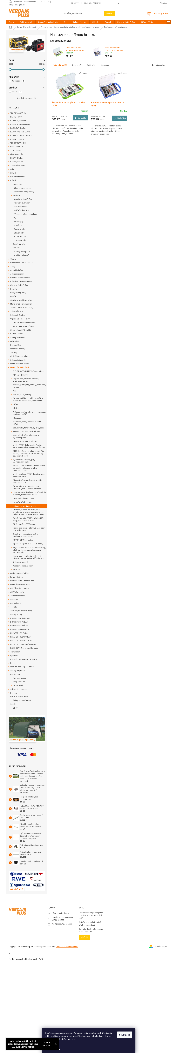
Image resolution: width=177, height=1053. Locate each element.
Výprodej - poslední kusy (23, 326)
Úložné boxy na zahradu (20, 356)
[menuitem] (11, 22)
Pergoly (13, 289)
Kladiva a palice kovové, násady (26, 431)
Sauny (12, 266)
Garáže (13, 296)
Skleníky (13, 173)
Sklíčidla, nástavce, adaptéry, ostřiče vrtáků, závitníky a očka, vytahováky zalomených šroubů (28, 453)
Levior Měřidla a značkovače (22, 580)
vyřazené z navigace (19, 689)
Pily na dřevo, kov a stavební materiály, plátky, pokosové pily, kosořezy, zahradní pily (29, 550)
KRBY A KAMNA (16, 158)
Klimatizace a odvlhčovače (21, 262)
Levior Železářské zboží (20, 584)
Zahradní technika (17, 165)
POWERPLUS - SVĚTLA (19, 625)
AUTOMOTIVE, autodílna (23, 540)
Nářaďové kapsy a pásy (23, 566)
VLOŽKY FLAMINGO (18, 143)
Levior (16, 91)
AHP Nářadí (14, 599)
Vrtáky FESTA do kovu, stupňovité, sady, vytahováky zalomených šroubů (29, 446)
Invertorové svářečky (23, 199)
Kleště (16, 408)
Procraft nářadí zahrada (20, 277)
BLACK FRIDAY (16, 117)
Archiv (84, 937)
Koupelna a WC (19, 681)
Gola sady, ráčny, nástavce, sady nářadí (27, 423)
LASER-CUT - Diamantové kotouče (24, 648)
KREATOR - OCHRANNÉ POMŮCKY (23, 644)
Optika (13, 259)
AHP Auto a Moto (17, 592)
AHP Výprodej (16, 614)
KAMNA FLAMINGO (17, 139)
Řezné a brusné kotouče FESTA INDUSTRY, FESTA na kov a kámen (27, 487)
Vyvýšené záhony (17, 348)
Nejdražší (91, 65)
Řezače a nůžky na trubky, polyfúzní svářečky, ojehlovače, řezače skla (28, 399)
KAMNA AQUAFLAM (18, 120)
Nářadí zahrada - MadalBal (21, 281)
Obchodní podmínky (92, 3)
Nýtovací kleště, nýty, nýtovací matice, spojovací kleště (29, 413)
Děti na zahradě (16, 333)
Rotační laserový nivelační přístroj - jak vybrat (90, 923)
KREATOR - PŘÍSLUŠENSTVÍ (21, 640)
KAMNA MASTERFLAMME (20, 131)
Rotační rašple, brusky (23, 502)
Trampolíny (15, 652)
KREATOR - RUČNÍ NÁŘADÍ (20, 637)
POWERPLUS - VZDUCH (19, 629)
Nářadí (13, 180)
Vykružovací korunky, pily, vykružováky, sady (24, 460)
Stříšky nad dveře (17, 337)
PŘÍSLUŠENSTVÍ (16, 146)
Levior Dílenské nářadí (19, 367)
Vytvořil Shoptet (161, 946)
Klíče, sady (17, 418)
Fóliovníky (14, 341)
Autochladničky (16, 270)
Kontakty (74, 3)
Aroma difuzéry (19, 678)
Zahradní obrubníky (18, 360)
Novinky (13, 693)
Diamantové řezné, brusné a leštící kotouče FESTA (27, 481)
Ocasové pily (19, 229)
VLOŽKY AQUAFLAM (18, 113)
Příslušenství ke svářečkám (25, 214)
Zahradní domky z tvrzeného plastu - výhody (91, 930)
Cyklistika (14, 655)
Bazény (13, 663)
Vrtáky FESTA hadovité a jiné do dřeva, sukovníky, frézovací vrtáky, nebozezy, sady (29, 468)
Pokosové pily (20, 240)
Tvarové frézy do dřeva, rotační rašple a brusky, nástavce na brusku (29, 493)
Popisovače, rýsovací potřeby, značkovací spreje (26, 380)
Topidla (13, 607)
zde (73, 1039)
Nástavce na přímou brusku (25, 506)
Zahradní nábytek (17, 315)
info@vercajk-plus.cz (60, 913)
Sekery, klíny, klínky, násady (25, 441)
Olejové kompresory (22, 188)
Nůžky (15, 404)
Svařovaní (17, 569)
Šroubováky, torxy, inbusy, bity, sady (28, 428)
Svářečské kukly (21, 206)
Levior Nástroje (16, 577)
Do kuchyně (18, 685)
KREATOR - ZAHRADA (19, 633)
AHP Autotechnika (17, 595)
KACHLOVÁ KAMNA (17, 128)
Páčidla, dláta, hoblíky (22, 394)
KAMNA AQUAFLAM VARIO (20, 124)
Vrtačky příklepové (22, 251)
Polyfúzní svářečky (22, 203)
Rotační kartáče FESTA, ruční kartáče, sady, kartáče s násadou (28, 519)
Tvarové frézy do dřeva (24, 498)
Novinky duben (16, 161)
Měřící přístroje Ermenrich (21, 304)
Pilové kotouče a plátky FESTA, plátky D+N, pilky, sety (29, 529)
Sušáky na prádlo (17, 670)
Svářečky (17, 195)
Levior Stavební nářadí (19, 573)
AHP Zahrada (15, 603)
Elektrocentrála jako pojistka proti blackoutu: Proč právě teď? (91, 915)
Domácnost (15, 674)
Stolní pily (18, 225)
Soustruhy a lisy (19, 244)
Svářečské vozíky (21, 210)
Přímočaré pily (20, 236)
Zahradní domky (17, 274)
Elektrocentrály (16, 154)
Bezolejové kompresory (24, 191)
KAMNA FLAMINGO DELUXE (21, 135)
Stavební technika (17, 176)
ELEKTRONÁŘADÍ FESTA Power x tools (28, 371)
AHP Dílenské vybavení (19, 588)
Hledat (109, 13)
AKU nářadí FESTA (20, 375)
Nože (15, 391)
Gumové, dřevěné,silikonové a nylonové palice (26, 436)
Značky (13, 704)
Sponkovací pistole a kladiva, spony (28, 543)
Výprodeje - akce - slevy (20, 319)
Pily (14, 217)
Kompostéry (15, 345)
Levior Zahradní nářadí (19, 363)
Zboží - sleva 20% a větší (20, 330)
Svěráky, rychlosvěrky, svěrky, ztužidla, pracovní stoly (26, 535)
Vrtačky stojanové (21, 255)
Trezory (13, 352)
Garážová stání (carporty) (21, 300)
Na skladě (18, 81)
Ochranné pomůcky (21, 562)
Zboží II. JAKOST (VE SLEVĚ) (21, 307)
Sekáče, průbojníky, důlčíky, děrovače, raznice (29, 386)
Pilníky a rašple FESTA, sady (24, 524)
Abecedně (105, 65)
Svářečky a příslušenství (20, 700)
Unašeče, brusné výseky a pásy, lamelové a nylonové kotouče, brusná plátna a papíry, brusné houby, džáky (28, 512)
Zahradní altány (16, 311)
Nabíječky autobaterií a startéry (23, 659)
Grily (12, 169)
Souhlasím (124, 1034)
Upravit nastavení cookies (67, 946)
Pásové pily (18, 221)
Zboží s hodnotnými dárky (24, 322)
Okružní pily (19, 233)
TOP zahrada (15, 150)
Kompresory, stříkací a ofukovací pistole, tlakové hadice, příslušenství (28, 557)
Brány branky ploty (18, 292)
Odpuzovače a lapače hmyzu (22, 666)
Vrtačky (16, 247)
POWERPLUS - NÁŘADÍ (19, 622)
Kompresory (18, 184)
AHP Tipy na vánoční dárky (21, 610)
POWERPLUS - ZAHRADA (20, 618)
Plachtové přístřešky (19, 285)
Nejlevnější (76, 65)
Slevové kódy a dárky (19, 696)
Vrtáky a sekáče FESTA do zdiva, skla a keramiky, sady (29, 475)
